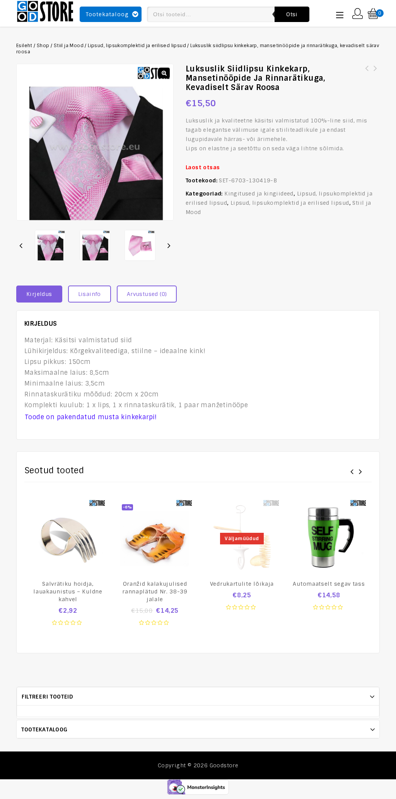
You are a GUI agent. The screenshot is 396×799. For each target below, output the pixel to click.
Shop (43, 45)
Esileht (24, 45)
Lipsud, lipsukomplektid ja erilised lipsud (137, 45)
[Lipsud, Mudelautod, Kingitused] (45, 10)
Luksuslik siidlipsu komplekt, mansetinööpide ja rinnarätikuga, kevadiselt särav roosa (375, 78)
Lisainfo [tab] (89, 294)
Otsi (291, 14)
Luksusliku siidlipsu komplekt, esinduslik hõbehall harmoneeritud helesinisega (367, 78)
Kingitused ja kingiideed (259, 193)
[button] (164, 73)
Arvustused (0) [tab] (147, 294)
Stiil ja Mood (69, 45)
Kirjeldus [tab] (39, 294)
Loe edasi (242, 611)
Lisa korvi (68, 627)
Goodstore (224, 765)
